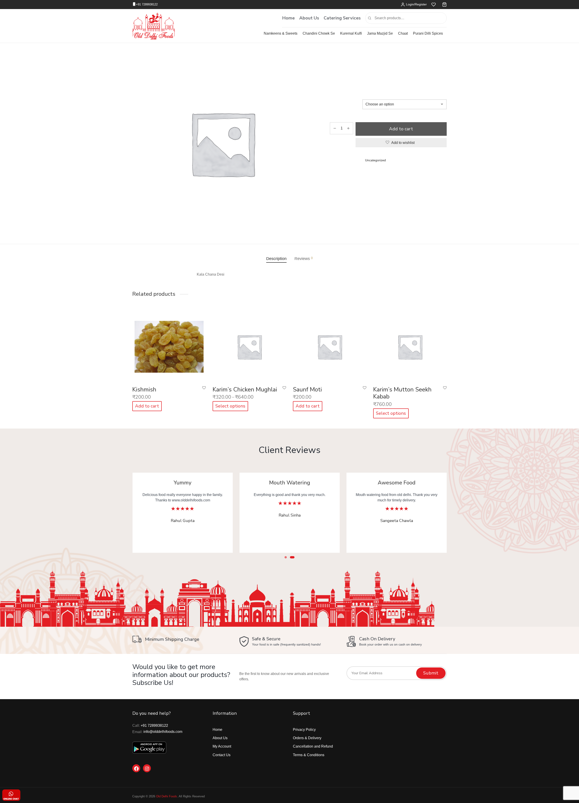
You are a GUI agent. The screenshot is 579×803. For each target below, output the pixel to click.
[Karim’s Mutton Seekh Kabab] (410, 345)
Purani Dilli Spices (428, 33)
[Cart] (444, 4)
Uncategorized (351, 62)
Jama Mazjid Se (380, 33)
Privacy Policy (304, 730)
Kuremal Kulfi (351, 33)
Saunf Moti (307, 389)
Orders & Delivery (307, 738)
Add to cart (401, 129)
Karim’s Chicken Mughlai (245, 389)
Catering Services (342, 18)
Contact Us (221, 755)
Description (276, 258)
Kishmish (144, 389)
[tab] (276, 258)
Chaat (403, 33)
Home (288, 18)
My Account (222, 746)
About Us (309, 18)
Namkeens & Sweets (280, 33)
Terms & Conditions (308, 755)
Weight (336, 107)
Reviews (303, 258)
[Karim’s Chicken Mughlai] (249, 345)
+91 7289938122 (147, 4)
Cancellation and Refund (313, 746)
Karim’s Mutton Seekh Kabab (402, 393)
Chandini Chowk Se (319, 33)
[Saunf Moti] (329, 345)
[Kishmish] (169, 345)
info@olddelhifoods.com (162, 732)
